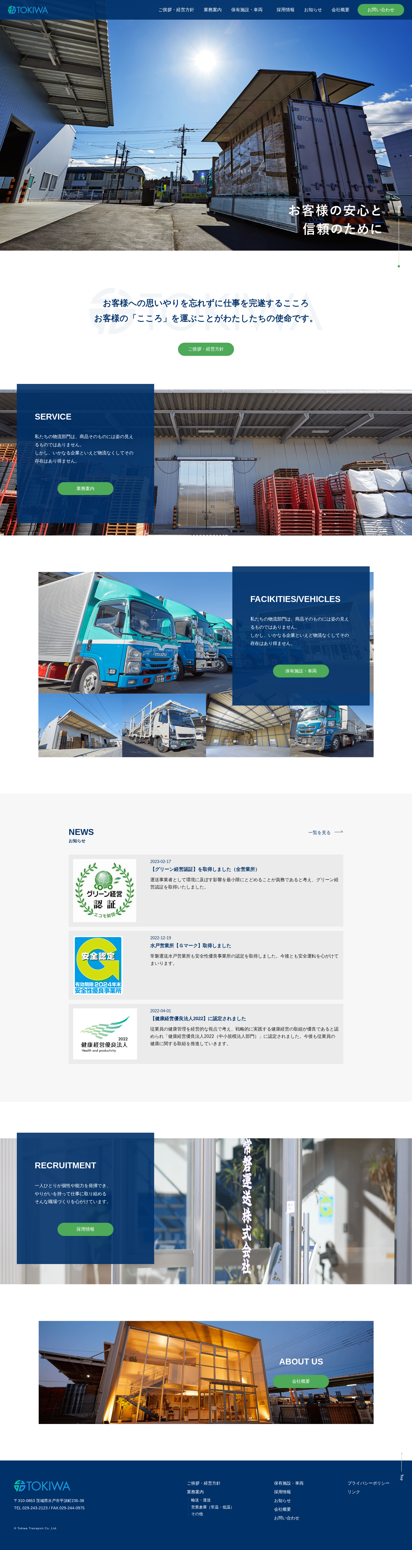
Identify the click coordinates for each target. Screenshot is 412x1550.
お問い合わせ (380, 9)
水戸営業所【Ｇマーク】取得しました (190, 945)
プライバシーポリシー (369, 1483)
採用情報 (286, 9)
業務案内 (213, 9)
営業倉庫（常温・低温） (212, 1507)
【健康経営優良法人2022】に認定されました (198, 1018)
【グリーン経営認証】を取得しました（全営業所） (205, 869)
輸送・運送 (201, 1500)
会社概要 (340, 9)
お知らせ (313, 9)
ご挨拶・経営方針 (176, 9)
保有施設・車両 (249, 9)
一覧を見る (319, 832)
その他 (197, 1514)
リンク (354, 1491)
